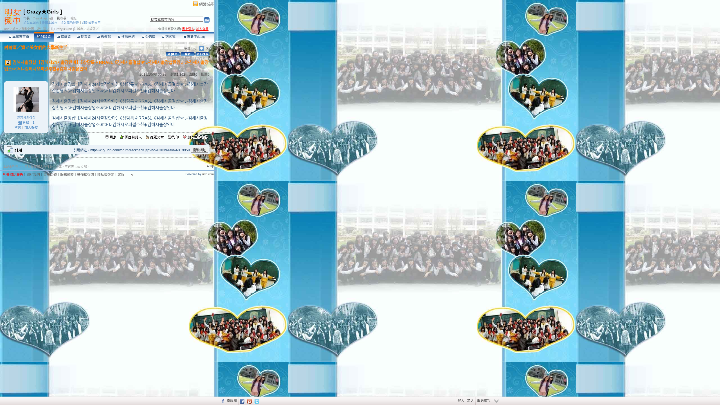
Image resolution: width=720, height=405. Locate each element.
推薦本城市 (49, 22)
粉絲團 (232, 401)
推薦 (205, 74)
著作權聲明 (85, 175)
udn (6, 29)
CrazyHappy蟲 (43, 18)
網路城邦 (206, 4)
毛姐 (73, 18)
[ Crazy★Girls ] (42, 12)
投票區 (85, 37)
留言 (17, 128)
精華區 (65, 37)
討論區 (45, 37)
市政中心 (195, 37)
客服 (121, 175)
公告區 (150, 37)
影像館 (105, 37)
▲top (210, 166)
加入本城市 (31, 22)
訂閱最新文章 (91, 22)
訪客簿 (170, 37)
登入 (461, 401)
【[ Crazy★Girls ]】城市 (66, 29)
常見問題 (50, 175)
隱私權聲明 (105, 175)
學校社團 (28, 29)
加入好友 (31, 128)
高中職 (41, 29)
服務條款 (67, 175)
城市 (15, 29)
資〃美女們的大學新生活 (44, 47)
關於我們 (33, 175)
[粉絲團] (222, 401)
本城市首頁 (20, 37)
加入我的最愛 (69, 22)
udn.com (208, 174)
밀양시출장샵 (26, 118)
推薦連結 (127, 37)
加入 (470, 401)
